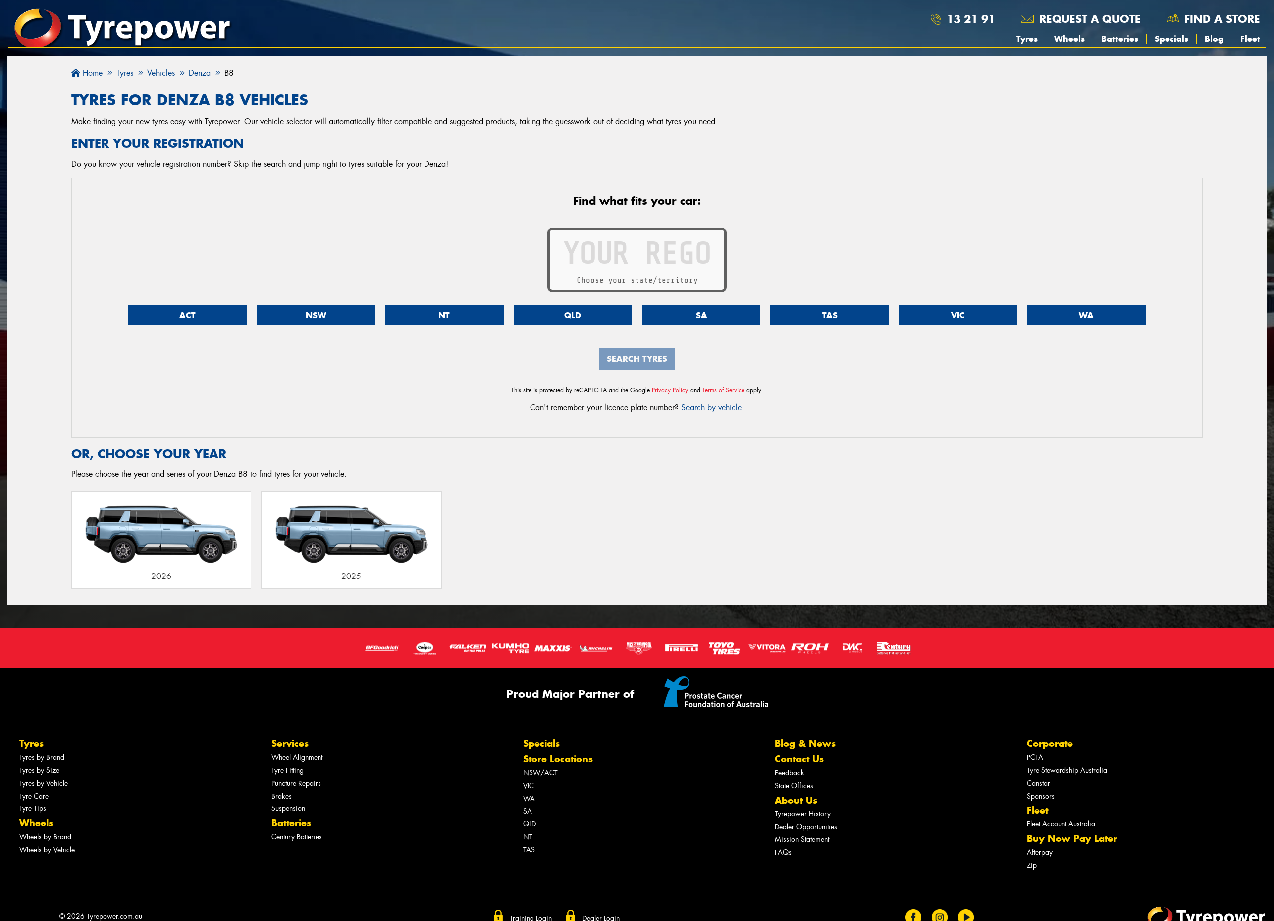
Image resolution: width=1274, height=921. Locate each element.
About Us (796, 800)
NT (444, 315)
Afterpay (1040, 852)
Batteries (1119, 38)
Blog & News (805, 743)
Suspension (288, 808)
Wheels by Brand (45, 837)
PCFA (1035, 757)
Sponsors (1041, 796)
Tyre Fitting (287, 770)
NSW (316, 315)
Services (290, 743)
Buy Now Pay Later (1072, 838)
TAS (830, 315)
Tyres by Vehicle (43, 783)
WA (1086, 315)
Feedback (789, 773)
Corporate (1050, 743)
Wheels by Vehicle (47, 850)
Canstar (1038, 783)
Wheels (1069, 38)
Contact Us (799, 759)
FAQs (783, 852)
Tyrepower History (803, 814)
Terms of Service (723, 390)
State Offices (794, 786)
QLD (572, 315)
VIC (958, 315)
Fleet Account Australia (1061, 824)
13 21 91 (971, 19)
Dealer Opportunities (806, 827)
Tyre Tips (32, 808)
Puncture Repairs (296, 783)
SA (701, 315)
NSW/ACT (540, 773)
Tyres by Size (39, 770)
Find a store (1222, 19)
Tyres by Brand (41, 757)
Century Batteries (296, 837)
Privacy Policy (670, 390)
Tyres (1027, 38)
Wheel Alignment (296, 757)
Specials (1171, 38)
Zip (1032, 865)
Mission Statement (802, 839)
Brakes (281, 796)
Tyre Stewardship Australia (1067, 770)
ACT (187, 315)
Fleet (1250, 38)
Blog (1214, 38)
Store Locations (558, 759)
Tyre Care (34, 796)
